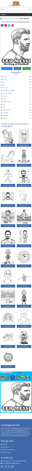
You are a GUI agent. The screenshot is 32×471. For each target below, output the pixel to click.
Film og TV (5, 88)
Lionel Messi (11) (24, 266)
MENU (3, 15)
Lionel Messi (14, 18)
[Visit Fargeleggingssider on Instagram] (9, 466)
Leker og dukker (7, 93)
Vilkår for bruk (6, 452)
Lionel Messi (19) (8, 205)
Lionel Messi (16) (8, 225)
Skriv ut (17, 68)
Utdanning (5, 115)
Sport (4, 107)
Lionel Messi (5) (8, 326)
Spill (3, 104)
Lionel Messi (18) (24, 185)
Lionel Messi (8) (24, 286)
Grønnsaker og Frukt (8, 90)
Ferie (3, 85)
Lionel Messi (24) (8, 145)
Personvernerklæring (8, 449)
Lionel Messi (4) (24, 326)
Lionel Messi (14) (8, 246)
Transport (5, 112)
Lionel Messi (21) (24, 165)
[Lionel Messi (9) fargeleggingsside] (16, 46)
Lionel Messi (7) (8, 306)
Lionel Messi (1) (8, 366)
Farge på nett (7, 68)
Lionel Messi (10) (8, 286)
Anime (4, 77)
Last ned (26, 68)
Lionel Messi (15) (24, 225)
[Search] (29, 9)
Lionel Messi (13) (24, 246)
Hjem (2, 18)
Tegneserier (5, 110)
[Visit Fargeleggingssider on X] (2, 466)
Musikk (4, 96)
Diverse (7, 18)
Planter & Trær (6, 101)
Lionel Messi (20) (8, 185)
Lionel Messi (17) (24, 205)
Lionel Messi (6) (24, 306)
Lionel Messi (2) (24, 346)
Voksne (4, 118)
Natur (4, 99)
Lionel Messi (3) (8, 346)
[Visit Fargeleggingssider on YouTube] (12, 466)
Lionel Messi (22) (8, 165)
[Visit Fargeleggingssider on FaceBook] (5, 466)
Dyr (3, 82)
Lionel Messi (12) (8, 266)
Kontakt (4, 444)
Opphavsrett (6, 447)
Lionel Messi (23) (24, 145)
